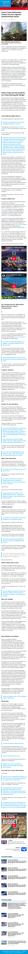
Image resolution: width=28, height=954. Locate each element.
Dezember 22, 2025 (6, 19)
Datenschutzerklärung (19, 952)
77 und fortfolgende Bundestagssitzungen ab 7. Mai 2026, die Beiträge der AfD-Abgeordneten (17, 893)
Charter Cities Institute (19, 337)
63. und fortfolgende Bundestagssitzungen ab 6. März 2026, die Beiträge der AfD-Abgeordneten (16, 915)
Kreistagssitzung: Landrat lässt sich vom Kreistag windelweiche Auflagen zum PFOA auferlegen (17, 942)
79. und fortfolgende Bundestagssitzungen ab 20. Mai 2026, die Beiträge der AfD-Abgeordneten (17, 877)
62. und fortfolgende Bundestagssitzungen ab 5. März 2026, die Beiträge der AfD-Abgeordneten (16, 924)
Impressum (11, 952)
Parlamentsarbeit (6, 856)
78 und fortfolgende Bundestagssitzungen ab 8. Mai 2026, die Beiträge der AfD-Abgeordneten (17, 885)
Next (26, 3)
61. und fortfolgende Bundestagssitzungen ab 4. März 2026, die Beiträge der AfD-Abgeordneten (16, 933)
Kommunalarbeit (6, 900)
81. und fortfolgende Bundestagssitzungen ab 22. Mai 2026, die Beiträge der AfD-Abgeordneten (17, 861)
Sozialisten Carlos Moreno (15, 70)
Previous (2, 3)
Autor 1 (13, 19)
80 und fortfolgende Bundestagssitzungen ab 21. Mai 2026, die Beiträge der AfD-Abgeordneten (17, 869)
